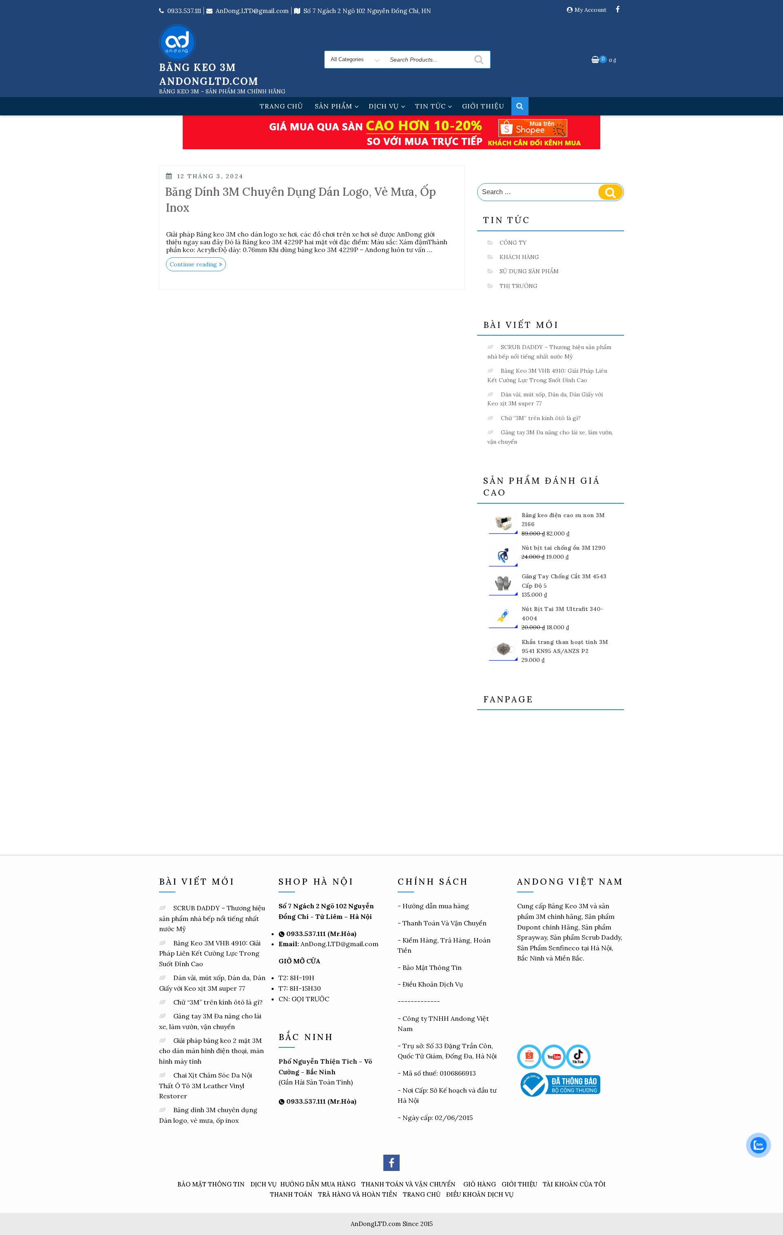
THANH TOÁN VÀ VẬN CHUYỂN (408, 1184)
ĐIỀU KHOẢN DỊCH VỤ (479, 1194)
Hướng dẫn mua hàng (436, 906)
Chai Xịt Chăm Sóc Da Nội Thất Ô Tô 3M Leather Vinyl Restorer (205, 1085)
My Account (590, 10)
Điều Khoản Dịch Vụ (433, 984)
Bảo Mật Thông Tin (432, 967)
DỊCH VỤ (384, 106)
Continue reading (198, 265)
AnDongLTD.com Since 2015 (392, 1224)
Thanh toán (291, 1194)
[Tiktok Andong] (578, 1056)
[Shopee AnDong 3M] (529, 1056)
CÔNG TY (513, 242)
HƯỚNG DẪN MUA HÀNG (318, 1184)
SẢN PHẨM (333, 106)
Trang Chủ (421, 1194)
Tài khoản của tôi (574, 1184)
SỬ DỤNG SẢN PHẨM (529, 271)
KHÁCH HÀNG (519, 257)
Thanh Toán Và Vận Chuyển (445, 923)
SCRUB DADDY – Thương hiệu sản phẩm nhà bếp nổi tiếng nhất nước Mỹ (212, 918)
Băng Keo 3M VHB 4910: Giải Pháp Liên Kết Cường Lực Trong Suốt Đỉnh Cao (210, 953)
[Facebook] (618, 9)
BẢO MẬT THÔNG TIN (211, 1184)
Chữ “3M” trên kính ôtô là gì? (541, 418)
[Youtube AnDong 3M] (554, 1056)
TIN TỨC (430, 106)
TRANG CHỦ (281, 106)
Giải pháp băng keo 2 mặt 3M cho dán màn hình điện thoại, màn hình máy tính (211, 1050)
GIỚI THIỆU (483, 106)
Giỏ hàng (479, 1184)
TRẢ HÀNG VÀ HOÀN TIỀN (357, 1194)
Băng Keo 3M (568, 906)
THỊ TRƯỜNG (518, 286)
